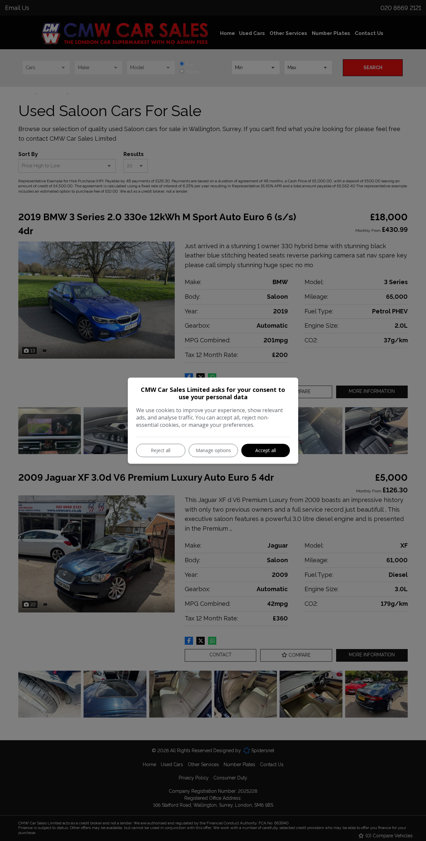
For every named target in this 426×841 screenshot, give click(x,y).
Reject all (160, 450)
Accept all (265, 450)
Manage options (213, 450)
